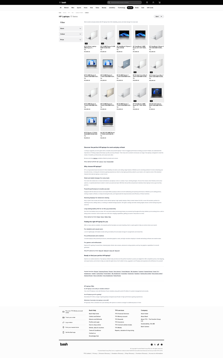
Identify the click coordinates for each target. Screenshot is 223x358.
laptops (95, 158)
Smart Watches (126, 271)
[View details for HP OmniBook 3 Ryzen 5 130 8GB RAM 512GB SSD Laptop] (156, 35)
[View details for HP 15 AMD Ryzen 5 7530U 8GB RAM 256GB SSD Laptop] (91, 93)
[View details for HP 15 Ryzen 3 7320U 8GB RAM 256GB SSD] (91, 121)
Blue (110, 217)
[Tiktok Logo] (158, 345)
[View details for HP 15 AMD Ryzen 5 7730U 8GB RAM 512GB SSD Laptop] (107, 64)
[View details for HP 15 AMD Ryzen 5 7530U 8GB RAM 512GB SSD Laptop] (91, 64)
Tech (73, 12)
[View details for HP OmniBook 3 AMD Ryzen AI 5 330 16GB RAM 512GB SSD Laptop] (140, 35)
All (60, 7)
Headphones (87, 273)
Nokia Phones (117, 275)
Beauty (104, 7)
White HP (106, 250)
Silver (102, 217)
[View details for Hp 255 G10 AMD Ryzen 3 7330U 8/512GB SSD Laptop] (107, 121)
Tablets (94, 273)
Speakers (137, 273)
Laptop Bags (100, 273)
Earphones (131, 273)
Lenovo (101, 161)
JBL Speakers (134, 271)
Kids (91, 7)
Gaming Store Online (146, 273)
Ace (105, 161)
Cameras (141, 271)
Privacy (95, 353)
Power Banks (107, 273)
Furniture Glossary (141, 353)
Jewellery (112, 7)
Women (66, 7)
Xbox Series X (117, 271)
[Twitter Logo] (155, 345)
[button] (147, 2)
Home (85, 7)
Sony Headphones (108, 275)
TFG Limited (87, 353)
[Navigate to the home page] (64, 2)
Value (97, 7)
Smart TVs (156, 271)
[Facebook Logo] (162, 345)
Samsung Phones (103, 271)
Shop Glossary (129, 353)
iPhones (96, 271)
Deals (137, 7)
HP (69, 12)
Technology (121, 7)
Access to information (156, 353)
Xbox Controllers (97, 275)
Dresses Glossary (104, 353)
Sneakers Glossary (117, 353)
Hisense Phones (88, 275)
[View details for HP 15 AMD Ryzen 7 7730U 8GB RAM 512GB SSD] (124, 93)
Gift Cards (150, 7)
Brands (130, 7)
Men (73, 7)
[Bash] (60, 12)
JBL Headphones (116, 273)
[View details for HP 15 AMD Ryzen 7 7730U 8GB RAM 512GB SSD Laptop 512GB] (124, 64)
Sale (142, 7)
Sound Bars (124, 273)
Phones (111, 271)
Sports (79, 7)
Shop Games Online (157, 273)
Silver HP (111, 250)
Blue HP (101, 250)
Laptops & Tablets (79, 12)
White (106, 217)
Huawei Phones (148, 271)
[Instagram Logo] (152, 345)
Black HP (117, 250)
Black (98, 217)
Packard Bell (110, 161)
